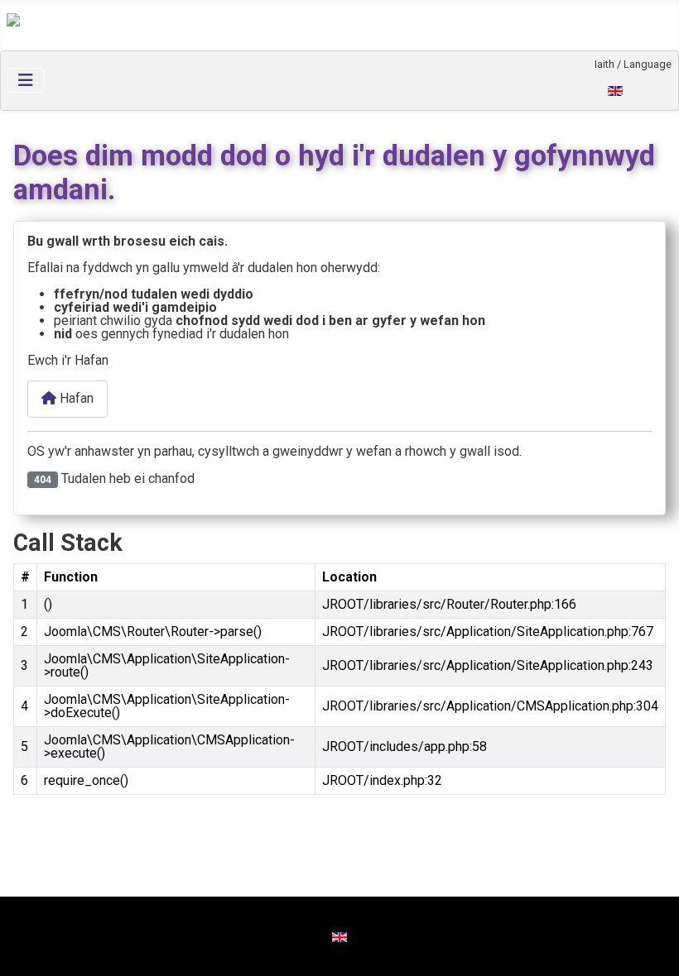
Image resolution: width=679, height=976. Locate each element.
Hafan (75, 398)
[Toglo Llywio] (25, 80)
